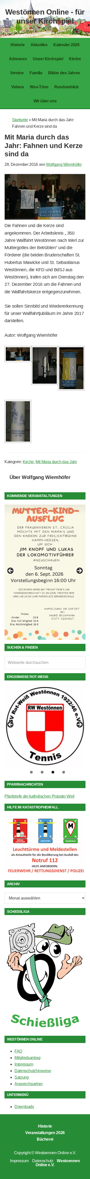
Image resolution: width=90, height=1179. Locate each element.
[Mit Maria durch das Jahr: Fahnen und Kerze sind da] (45, 218)
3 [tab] (53, 772)
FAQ (18, 1051)
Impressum (23, 1064)
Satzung (21, 1077)
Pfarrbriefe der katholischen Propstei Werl (39, 796)
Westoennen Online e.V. (55, 1153)
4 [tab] (63, 772)
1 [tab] (31, 772)
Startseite (20, 120)
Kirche (28, 462)
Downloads (24, 1106)
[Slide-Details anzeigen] (45, 572)
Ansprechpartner (28, 1084)
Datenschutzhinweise (32, 1071)
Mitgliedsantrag (27, 1058)
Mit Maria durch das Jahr (56, 462)
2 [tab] (42, 772)
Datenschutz (43, 1161)
